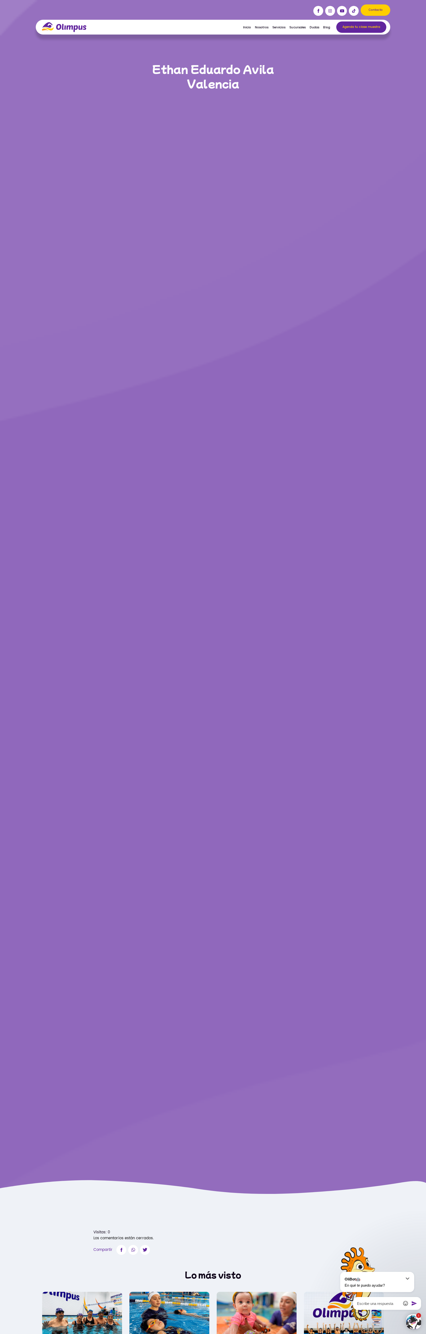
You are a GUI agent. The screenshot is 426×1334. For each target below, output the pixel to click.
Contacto (376, 10)
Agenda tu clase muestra (361, 27)
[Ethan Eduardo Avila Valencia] (121, 1250)
